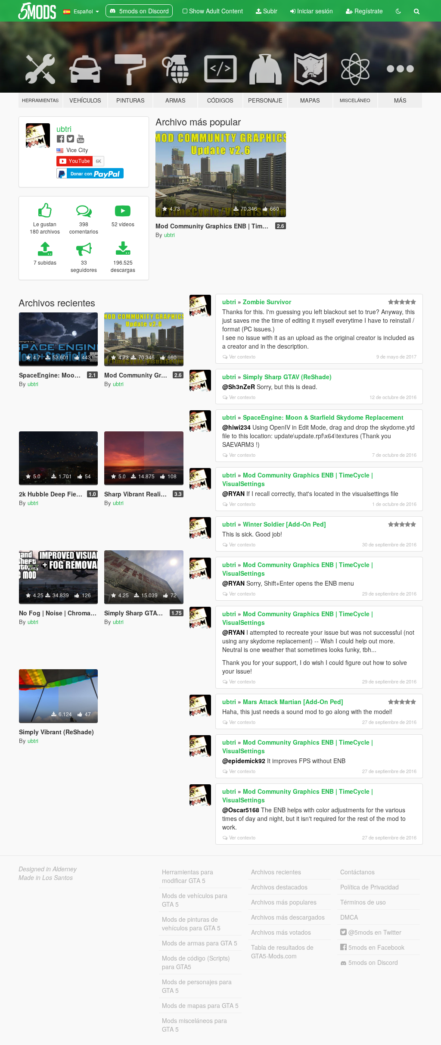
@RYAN (233, 493)
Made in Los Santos (46, 877)
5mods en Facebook (375, 947)
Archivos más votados (281, 932)
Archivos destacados (279, 887)
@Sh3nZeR (238, 386)
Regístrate (368, 10)
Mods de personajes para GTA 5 (197, 986)
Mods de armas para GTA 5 (199, 943)
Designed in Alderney (48, 868)
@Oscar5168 (240, 809)
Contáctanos (357, 871)
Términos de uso (363, 902)
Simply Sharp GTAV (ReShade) (287, 376)
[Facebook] (60, 138)
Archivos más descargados (288, 917)
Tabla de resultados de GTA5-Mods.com (282, 951)
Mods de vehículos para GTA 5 (194, 899)
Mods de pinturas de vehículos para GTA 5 (191, 923)
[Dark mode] (398, 11)
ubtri (63, 128)
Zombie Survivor (267, 301)
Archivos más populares (284, 902)
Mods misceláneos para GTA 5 (194, 1024)
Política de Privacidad (369, 887)
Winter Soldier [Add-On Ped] (284, 524)
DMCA (349, 917)
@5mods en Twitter (374, 932)
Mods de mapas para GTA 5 (200, 1005)
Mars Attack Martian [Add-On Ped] (293, 701)
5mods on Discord (372, 962)
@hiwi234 (236, 427)
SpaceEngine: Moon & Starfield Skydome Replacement (323, 417)
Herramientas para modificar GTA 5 (187, 876)
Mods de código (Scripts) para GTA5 (196, 962)
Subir (269, 10)
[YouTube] (80, 138)
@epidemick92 (243, 760)
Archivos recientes (276, 871)
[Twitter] (70, 138)
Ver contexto (242, 356)
